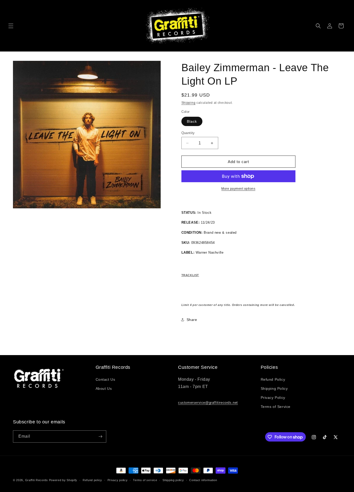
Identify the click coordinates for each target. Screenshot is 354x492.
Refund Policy (273, 379)
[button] (11, 26)
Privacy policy (118, 480)
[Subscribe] (100, 436)
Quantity (188, 133)
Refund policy (92, 480)
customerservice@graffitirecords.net (208, 403)
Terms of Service (276, 407)
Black (192, 121)
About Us (104, 388)
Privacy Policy (273, 397)
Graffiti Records (36, 480)
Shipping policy (173, 480)
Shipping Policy (274, 388)
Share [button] (192, 320)
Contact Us (105, 379)
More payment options (238, 188)
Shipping (188, 103)
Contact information (203, 480)
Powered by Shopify (63, 480)
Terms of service (145, 480)
